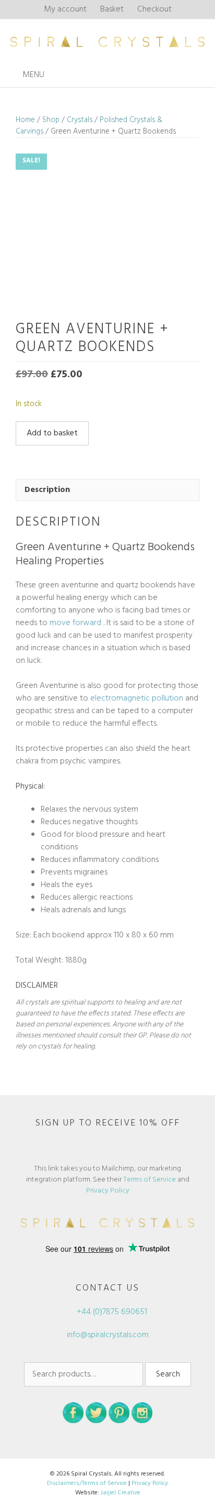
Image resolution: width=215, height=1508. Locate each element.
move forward (75, 623)
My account (65, 9)
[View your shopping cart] (204, 75)
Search (168, 1374)
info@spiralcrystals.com (108, 1335)
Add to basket (52, 433)
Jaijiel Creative (120, 1493)
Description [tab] (47, 490)
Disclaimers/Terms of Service (87, 1483)
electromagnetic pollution (136, 698)
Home (25, 120)
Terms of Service (149, 1180)
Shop (50, 120)
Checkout (154, 9)
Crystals (79, 120)
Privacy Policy (107, 1191)
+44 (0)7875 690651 (111, 1312)
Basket (112, 9)
